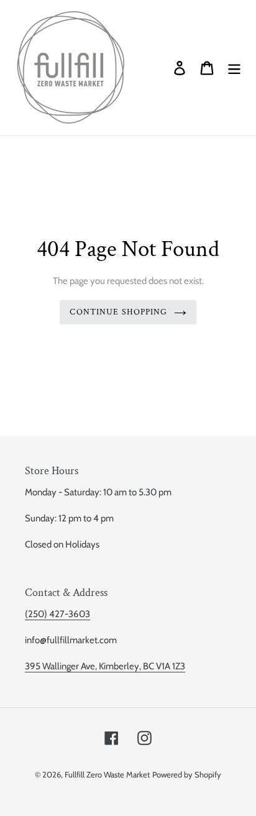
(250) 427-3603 (57, 614)
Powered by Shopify (186, 774)
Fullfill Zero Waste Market (107, 774)
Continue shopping (118, 312)
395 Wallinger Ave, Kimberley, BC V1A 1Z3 (105, 666)
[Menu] (234, 68)
